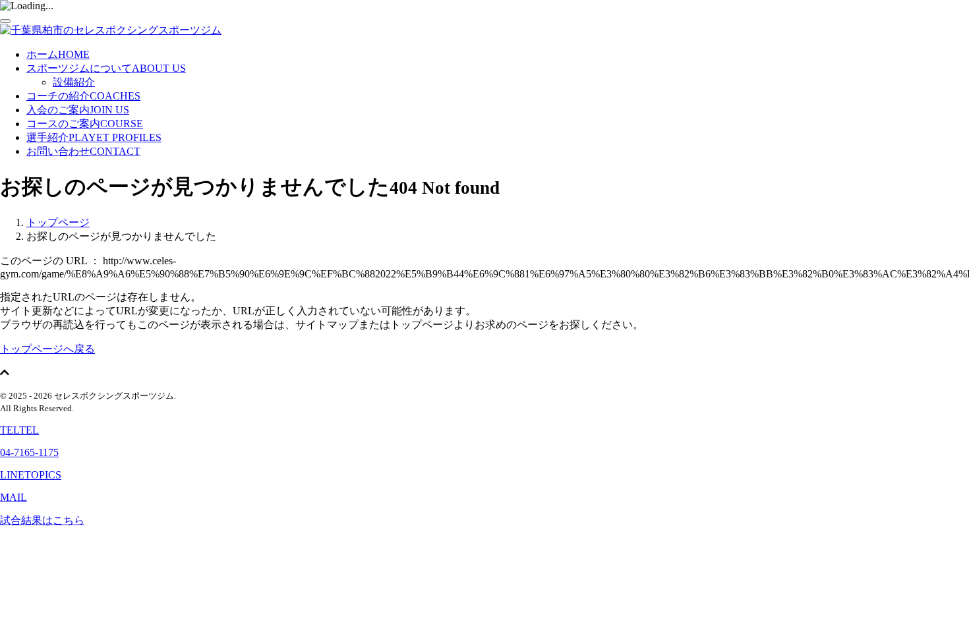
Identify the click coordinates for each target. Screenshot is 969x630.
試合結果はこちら (42, 520)
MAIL (13, 497)
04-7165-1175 (29, 452)
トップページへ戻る (47, 349)
